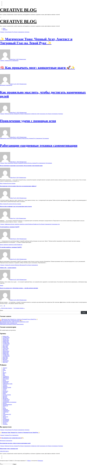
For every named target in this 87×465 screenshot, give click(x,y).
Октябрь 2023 (6, 354)
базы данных (6, 378)
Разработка (5, 409)
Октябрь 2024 (6, 342)
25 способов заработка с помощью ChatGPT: (11, 247)
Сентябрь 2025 (6, 337)
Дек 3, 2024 (15, 218)
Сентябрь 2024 (6, 343)
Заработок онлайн (24, 224)
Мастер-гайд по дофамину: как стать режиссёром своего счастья (16, 206)
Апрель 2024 (6, 348)
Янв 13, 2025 (16, 112)
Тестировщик (46, 138)
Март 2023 (5, 362)
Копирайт (5, 396)
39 (4, 305)
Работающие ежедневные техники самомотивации (38, 145)
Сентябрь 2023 (6, 356)
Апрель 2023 (6, 360)
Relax (6, 163)
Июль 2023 (5, 357)
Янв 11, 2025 (16, 137)
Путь (13, 32)
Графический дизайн (7, 383)
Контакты (5, 29)
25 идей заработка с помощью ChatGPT (9, 226)
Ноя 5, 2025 (15, 59)
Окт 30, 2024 (16, 259)
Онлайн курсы (6, 399)
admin (11, 59)
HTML (4, 370)
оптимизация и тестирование (9, 402)
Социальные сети (43, 113)
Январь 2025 (6, 338)
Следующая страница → (19, 308)
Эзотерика (27, 32)
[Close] (0, 463)
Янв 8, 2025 (16, 177)
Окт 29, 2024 (16, 279)
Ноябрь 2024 (6, 341)
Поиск (1, 310)
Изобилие (7, 113)
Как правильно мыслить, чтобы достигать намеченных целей (14, 321)
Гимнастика (9, 138)
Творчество (5, 416)
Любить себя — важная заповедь (8, 267)
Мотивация (3, 85)
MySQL (4, 372)
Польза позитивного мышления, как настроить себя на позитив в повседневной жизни (21, 165)
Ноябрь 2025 (6, 336)
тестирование (54, 113)
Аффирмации (3, 138)
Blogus (29, 460)
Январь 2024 (6, 352)
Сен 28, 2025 (16, 84)
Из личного (25, 163)
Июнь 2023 (5, 358)
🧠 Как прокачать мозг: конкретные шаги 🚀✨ (37, 68)
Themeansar (40, 460)
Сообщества (34, 113)
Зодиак (6, 32)
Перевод (5, 403)
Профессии (36, 224)
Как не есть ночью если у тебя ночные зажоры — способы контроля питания (19, 288)
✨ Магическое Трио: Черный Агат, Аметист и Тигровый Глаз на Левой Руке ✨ (19, 319)
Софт (38, 113)
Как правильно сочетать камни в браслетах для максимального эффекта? (18, 186)
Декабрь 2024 (6, 340)
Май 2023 (5, 359)
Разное (16, 32)
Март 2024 (5, 349)
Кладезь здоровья (14, 113)
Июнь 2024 (5, 347)
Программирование (7, 404)
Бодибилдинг (6, 381)
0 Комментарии (22, 59)
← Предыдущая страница (6, 308)
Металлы (5, 397)
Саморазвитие (21, 32)
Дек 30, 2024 (16, 198)
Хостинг (5, 422)
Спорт (4, 415)
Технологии (5, 421)
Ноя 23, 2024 (16, 238)
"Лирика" (2, 32)
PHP (4, 374)
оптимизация (6, 400)
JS (3, 371)
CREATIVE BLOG (18, 9)
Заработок (17, 224)
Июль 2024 (5, 346)
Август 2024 (5, 345)
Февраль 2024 (6, 351)
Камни (10, 32)
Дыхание (14, 138)
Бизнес (13, 224)
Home (4, 28)
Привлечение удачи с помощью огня (28, 121)
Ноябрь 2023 (6, 353)
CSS (4, 369)
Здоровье (7, 60)
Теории (49, 113)
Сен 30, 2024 (16, 300)
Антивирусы (6, 376)
